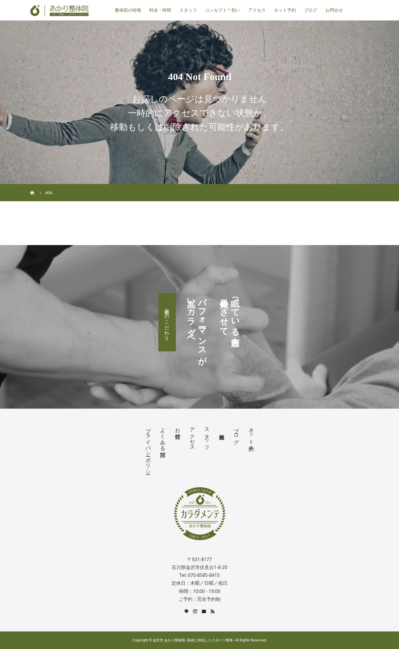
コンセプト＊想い (222, 10)
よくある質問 (163, 436)
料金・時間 (160, 10)
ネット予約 (285, 10)
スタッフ (188, 10)
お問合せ (334, 10)
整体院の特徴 (128, 10)
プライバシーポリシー (148, 448)
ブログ (310, 10)
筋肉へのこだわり (167, 322)
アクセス (257, 10)
